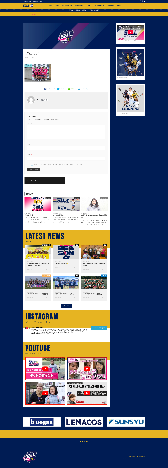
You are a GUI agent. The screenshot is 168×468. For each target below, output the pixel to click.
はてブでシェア (83, 88)
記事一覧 (44, 100)
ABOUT (50, 6)
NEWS (57, 6)
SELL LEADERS (79, 6)
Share (69, 89)
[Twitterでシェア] (46, 269)
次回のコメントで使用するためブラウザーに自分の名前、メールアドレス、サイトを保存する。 (60, 164)
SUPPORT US (99, 6)
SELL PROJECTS (67, 6)
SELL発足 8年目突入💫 (62, 263)
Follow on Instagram (99, 328)
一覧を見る (66, 305)
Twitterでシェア (62, 88)
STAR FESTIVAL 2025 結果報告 (92, 294)
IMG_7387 (28, 14)
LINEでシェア (73, 88)
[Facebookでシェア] (49, 269)
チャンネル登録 (49, 353)
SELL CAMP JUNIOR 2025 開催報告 (38, 294)
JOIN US (89, 6)
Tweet (58, 89)
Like (45, 89)
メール (29, 154)
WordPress (130, 458)
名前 (29, 144)
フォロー (50, 322)
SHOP (119, 6)
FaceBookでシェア (51, 88)
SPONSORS (110, 6)
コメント (30, 123)
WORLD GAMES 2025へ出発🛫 (64, 294)
